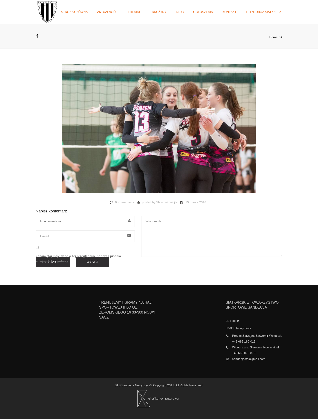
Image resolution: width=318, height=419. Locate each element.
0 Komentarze (124, 202)
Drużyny (159, 12)
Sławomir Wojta (166, 202)
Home (273, 37)
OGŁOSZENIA (203, 12)
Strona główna (74, 12)
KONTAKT (229, 12)
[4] (159, 130)
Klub (180, 12)
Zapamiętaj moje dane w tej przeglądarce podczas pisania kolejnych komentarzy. (78, 258)
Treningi (135, 12)
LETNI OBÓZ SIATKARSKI (264, 12)
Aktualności (107, 12)
